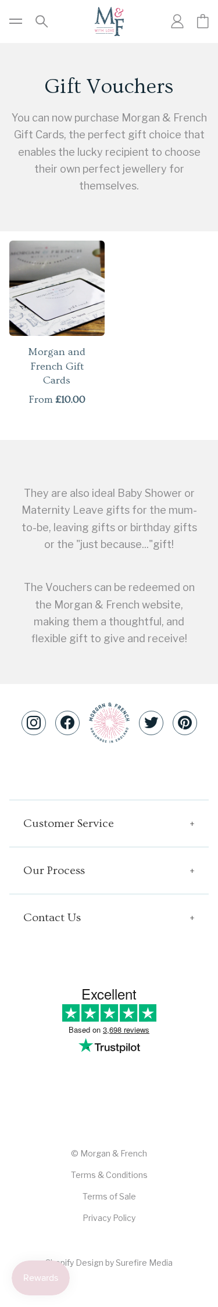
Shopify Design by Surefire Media (109, 1262)
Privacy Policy (109, 1218)
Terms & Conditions (109, 1175)
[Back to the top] (109, 723)
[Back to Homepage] (109, 21)
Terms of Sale (109, 1196)
